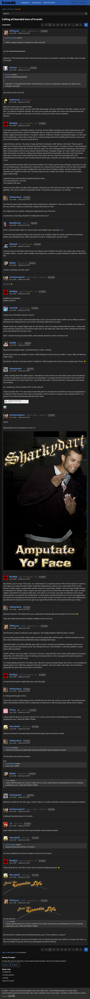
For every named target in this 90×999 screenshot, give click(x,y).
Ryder (12, 263)
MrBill (12, 343)
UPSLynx (14, 31)
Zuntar (13, 67)
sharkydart (15, 368)
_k (10, 823)
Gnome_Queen (11, 38)
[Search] (86, 14)
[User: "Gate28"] (5, 309)
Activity (5, 978)
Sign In (74, 3)
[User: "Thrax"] (5, 711)
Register (83, 3)
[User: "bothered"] (5, 100)
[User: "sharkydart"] (5, 369)
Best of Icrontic (49, 3)
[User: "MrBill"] (5, 344)
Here (61, 230)
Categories (25, 3)
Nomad (13, 244)
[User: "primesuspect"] (5, 278)
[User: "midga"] (5, 407)
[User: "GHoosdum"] (5, 198)
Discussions (36, 3)
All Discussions (8, 975)
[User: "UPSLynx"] (5, 32)
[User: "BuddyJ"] (5, 124)
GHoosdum (15, 197)
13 (77, 25)
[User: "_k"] (5, 824)
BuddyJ (13, 123)
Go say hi (6, 284)
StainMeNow (10, 764)
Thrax (12, 710)
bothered (14, 100)
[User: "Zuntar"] (5, 68)
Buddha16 (15, 223)
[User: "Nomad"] (5, 245)
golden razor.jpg (14, 401)
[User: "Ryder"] (5, 264)
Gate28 (13, 308)
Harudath (14, 726)
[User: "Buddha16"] (5, 224)
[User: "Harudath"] (5, 727)
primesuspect (17, 277)
